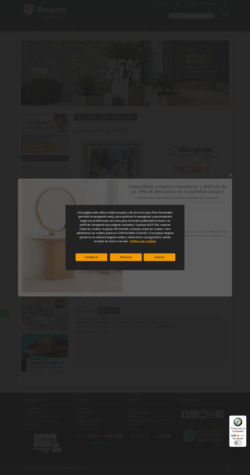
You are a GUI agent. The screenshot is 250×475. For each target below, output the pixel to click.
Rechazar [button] (126, 257)
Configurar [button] (91, 257)
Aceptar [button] (159, 257)
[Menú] (244, 418)
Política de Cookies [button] (143, 241)
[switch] (238, 443)
